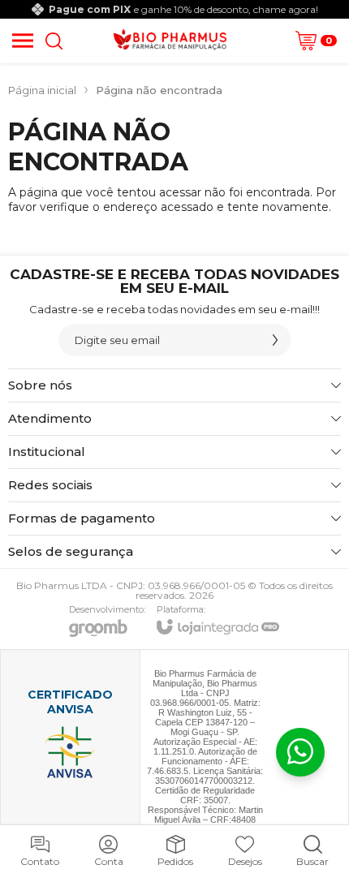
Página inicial (42, 90)
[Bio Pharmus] (170, 40)
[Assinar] (275, 340)
